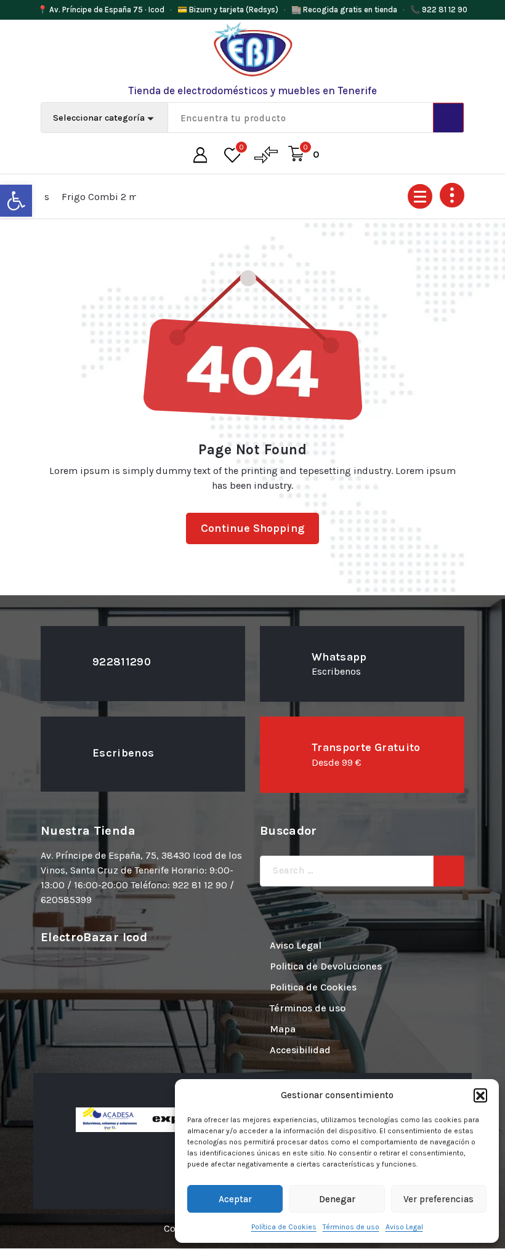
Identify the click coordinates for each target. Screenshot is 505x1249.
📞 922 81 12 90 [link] (438, 9)
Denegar (337, 1199)
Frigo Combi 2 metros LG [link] (88, 197)
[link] (16, 201)
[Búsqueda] (449, 871)
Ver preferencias (438, 1199)
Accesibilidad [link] (300, 1050)
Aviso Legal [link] (404, 1227)
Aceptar (235, 1199)
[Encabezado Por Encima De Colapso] (452, 195)
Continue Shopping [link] (252, 528)
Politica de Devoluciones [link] (326, 966)
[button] (480, 1095)
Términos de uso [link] (351, 1227)
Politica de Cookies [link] (313, 987)
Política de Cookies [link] (284, 1227)
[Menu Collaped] (420, 196)
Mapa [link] (283, 1029)
